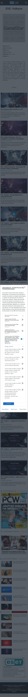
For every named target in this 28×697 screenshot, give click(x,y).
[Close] (24, 287)
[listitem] (14, 316)
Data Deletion (5, 409)
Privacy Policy (22, 409)
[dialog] (14, 348)
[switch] (22, 319)
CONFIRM (8, 403)
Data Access (14, 409)
